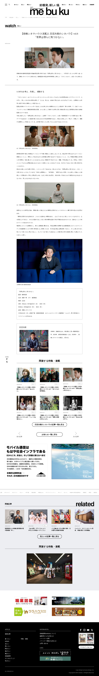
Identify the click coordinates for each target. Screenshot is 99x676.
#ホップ (49, 492)
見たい (22, 4)
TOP (6, 17)
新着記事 (11, 17)
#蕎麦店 (74, 492)
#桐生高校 (23, 492)
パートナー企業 (45, 638)
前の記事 (19, 436)
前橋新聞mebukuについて (48, 633)
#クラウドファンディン (40, 492)
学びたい (78, 4)
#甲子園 (16, 492)
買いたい (71, 4)
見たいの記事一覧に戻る (49, 536)
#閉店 (79, 492)
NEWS (7, 641)
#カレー (10, 492)
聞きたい (29, 4)
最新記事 (8, 634)
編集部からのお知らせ (47, 636)
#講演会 (84, 492)
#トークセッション (93, 492)
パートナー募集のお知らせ (48, 641)
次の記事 (76, 436)
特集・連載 (24, 639)
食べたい (16, 4)
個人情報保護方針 (9, 671)
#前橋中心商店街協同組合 (64, 492)
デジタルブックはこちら (86, 647)
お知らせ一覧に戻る (49, 434)
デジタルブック (10, 658)
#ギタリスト (4, 492)
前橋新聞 (92, 4)
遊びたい (8, 651)
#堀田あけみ (30, 492)
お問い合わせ (44, 643)
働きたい (85, 4)
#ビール (55, 492)
